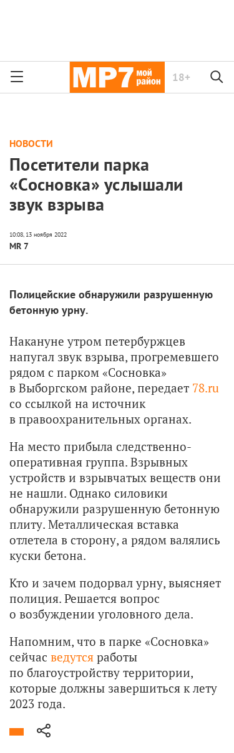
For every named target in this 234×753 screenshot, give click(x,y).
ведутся (72, 657)
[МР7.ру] (117, 77)
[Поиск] (217, 77)
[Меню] (17, 77)
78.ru (205, 387)
